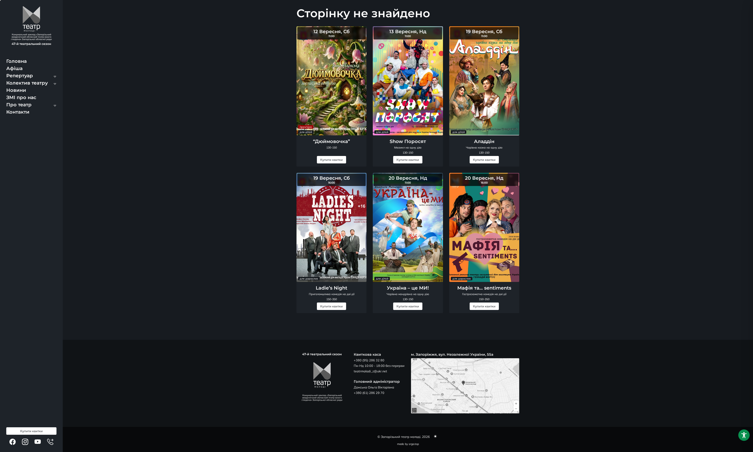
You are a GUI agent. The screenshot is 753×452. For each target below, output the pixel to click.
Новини (16, 90)
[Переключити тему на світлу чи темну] (435, 436)
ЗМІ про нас (21, 97)
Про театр (19, 105)
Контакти (17, 112)
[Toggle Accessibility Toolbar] (744, 435)
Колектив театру (27, 83)
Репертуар (19, 75)
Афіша (14, 68)
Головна (16, 61)
